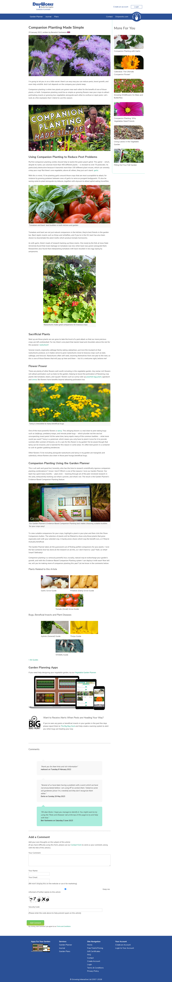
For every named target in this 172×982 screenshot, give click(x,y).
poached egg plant (93, 377)
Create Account (93, 961)
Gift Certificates (93, 951)
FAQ (89, 954)
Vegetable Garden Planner (85, 672)
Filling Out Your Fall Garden (125, 165)
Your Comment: (35, 853)
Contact (109, 16)
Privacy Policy (93, 971)
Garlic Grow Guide (48, 590)
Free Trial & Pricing (95, 948)
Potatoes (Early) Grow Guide (82, 590)
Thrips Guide (75, 636)
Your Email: (33, 877)
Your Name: (33, 871)
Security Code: (34, 907)
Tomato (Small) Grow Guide (67, 609)
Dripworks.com (121, 16)
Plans (56, 16)
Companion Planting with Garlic (127, 51)
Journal (48, 16)
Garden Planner (36, 16)
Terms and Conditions (64, 926)
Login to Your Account (124, 948)
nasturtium (43, 345)
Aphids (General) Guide (50, 636)
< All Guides (33, 660)
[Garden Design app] (71, 712)
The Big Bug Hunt (68, 726)
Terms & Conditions (95, 968)
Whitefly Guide (62, 655)
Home (89, 945)
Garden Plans (64, 951)
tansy (60, 431)
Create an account (120, 7)
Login (136, 7)
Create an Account (123, 945)
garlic (96, 170)
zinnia (34, 380)
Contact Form (76, 845)
